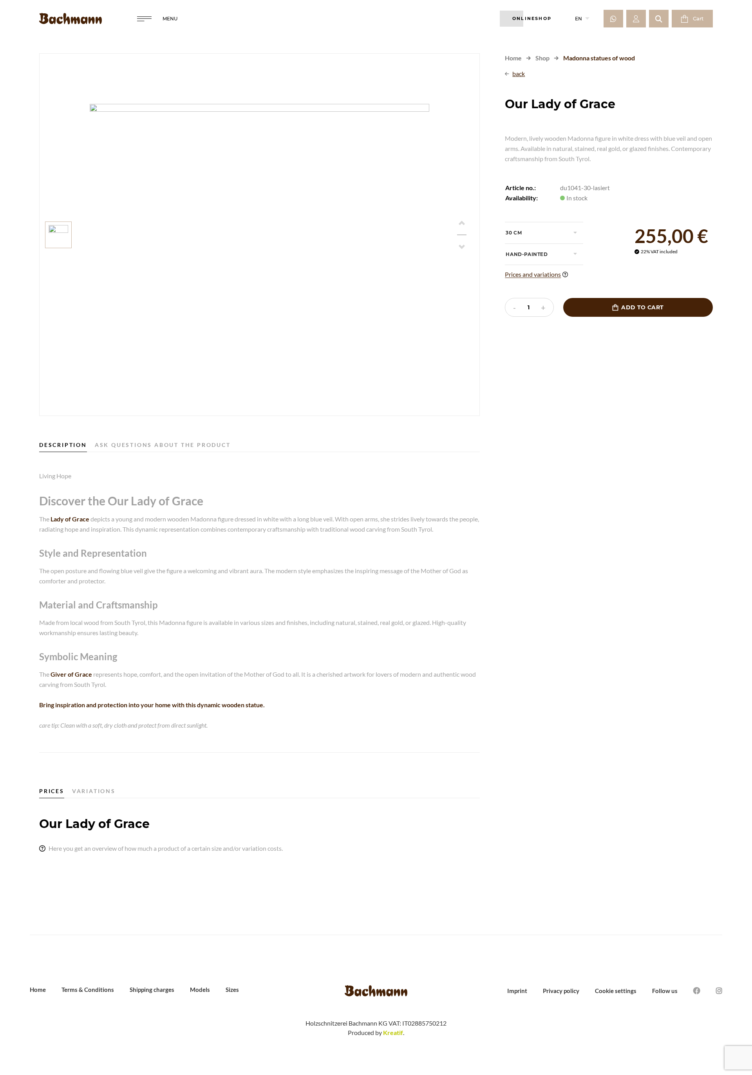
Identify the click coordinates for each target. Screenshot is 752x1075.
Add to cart (638, 307)
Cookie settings (615, 990)
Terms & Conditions (87, 989)
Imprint (517, 990)
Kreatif (393, 1032)
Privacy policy (561, 990)
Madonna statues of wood (599, 58)
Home (513, 58)
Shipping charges (152, 989)
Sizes (232, 989)
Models (200, 989)
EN (582, 19)
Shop (542, 58)
